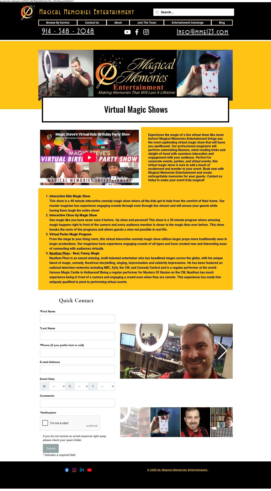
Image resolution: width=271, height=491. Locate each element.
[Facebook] (66, 470)
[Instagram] (74, 470)
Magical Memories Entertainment (87, 12)
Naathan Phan (60, 253)
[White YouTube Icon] (127, 32)
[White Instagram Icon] (146, 32)
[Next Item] (222, 351)
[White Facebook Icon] (137, 32)
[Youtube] (89, 470)
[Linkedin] (82, 470)
